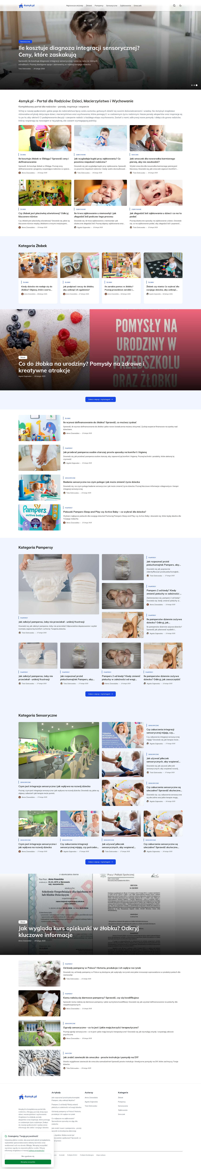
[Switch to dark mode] (180, 5)
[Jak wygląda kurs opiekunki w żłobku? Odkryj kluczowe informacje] (100, 914)
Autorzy (89, 1092)
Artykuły (56, 1092)
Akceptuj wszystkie (28, 1162)
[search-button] (174, 5)
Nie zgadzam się (28, 1156)
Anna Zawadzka (24, 941)
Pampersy (99, 5)
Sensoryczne (111, 5)
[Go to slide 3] (197, 85)
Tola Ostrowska (24, 69)
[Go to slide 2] (194, 85)
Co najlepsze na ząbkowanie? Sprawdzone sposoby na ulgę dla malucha (64, 1121)
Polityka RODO (72, 1155)
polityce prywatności (36, 1151)
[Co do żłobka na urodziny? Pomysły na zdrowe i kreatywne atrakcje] (100, 349)
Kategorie (123, 1092)
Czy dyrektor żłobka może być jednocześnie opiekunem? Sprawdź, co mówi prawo (66, 1138)
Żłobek (89, 5)
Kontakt (61, 1155)
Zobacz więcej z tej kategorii (99, 399)
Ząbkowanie (125, 5)
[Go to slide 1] (192, 85)
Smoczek (138, 5)
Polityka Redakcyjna (87, 1155)
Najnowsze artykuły (74, 5)
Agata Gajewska (24, 376)
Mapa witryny (100, 1155)
